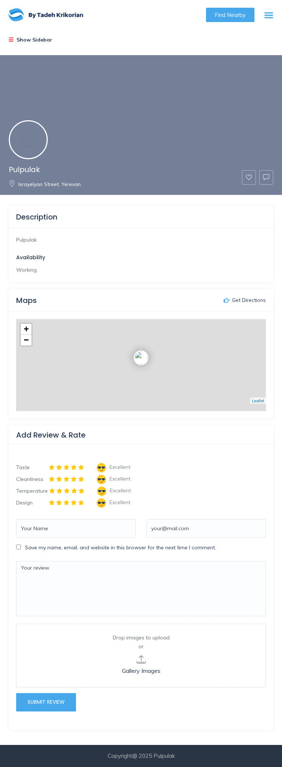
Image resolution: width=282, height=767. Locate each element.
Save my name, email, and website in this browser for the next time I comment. (120, 547)
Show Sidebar (33, 39)
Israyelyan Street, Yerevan (49, 184)
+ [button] (26, 328)
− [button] (26, 340)
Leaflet (258, 400)
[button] (269, 15)
